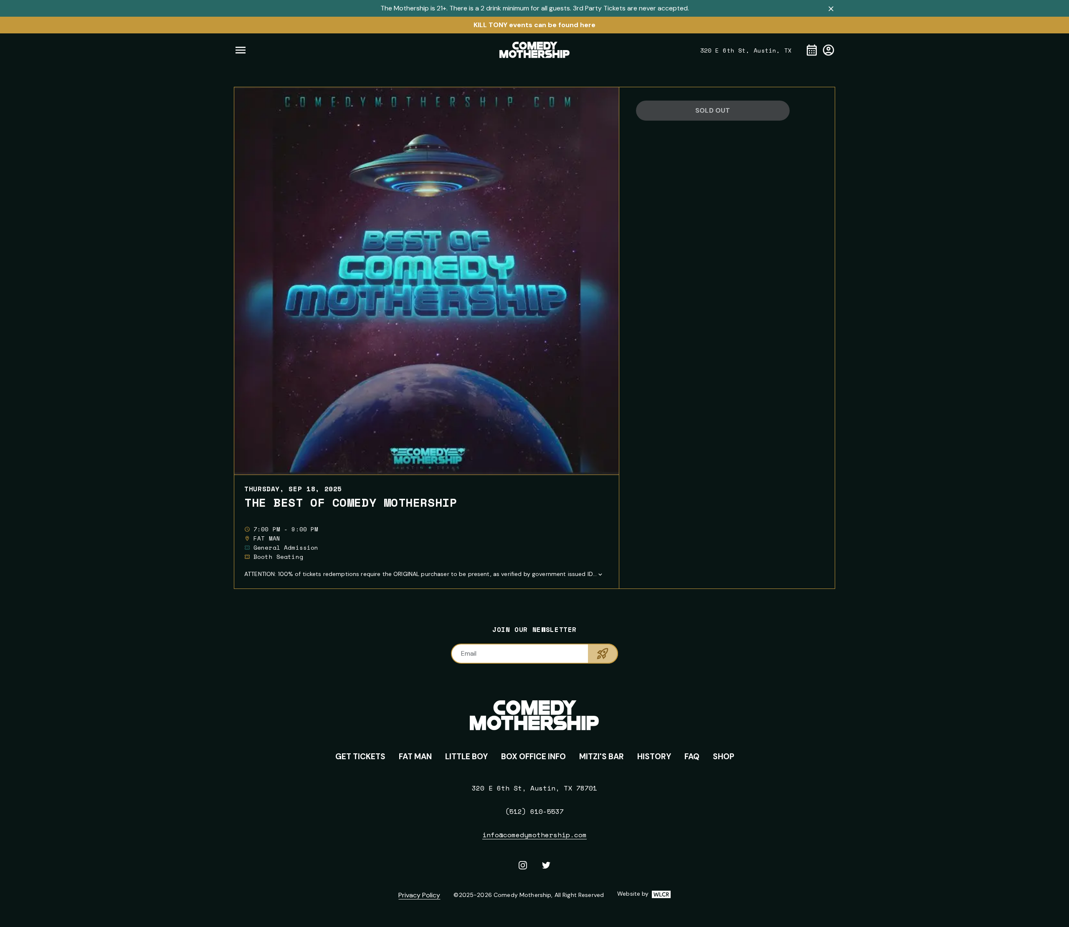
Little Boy (466, 756)
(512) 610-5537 (534, 811)
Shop (723, 756)
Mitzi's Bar (601, 756)
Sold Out (712, 110)
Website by (643, 894)
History (654, 756)
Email (468, 653)
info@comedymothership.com (534, 835)
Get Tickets (360, 756)
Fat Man (415, 756)
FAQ (691, 756)
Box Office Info (533, 756)
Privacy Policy (419, 895)
